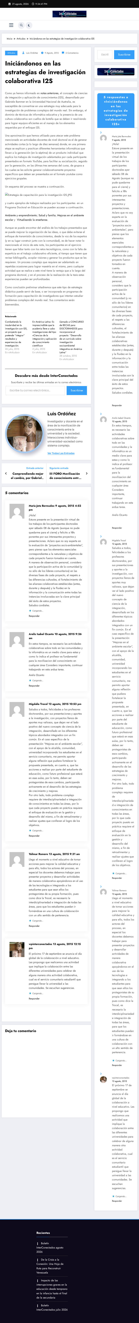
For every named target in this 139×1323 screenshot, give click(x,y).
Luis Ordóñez (32, 52)
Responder (34, 616)
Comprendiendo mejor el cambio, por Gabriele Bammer (27, 476)
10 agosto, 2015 (119, 421)
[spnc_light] (29, 25)
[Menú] (11, 25)
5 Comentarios (72, 52)
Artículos (11, 52)
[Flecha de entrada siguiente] (87, 473)
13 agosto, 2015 (119, 894)
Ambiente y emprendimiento (21, 215)
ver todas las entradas (61, 453)
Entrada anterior (34, 468)
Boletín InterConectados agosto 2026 (49, 1247)
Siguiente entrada (58, 468)
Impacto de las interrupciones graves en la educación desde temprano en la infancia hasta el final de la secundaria (51, 1289)
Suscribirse (77, 390)
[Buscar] (21, 25)
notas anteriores (49, 93)
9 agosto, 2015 (119, 140)
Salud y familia (47, 215)
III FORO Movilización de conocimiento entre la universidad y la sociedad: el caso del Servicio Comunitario (64, 476)
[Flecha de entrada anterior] (6, 473)
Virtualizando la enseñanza (32, 220)
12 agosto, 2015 (119, 543)
